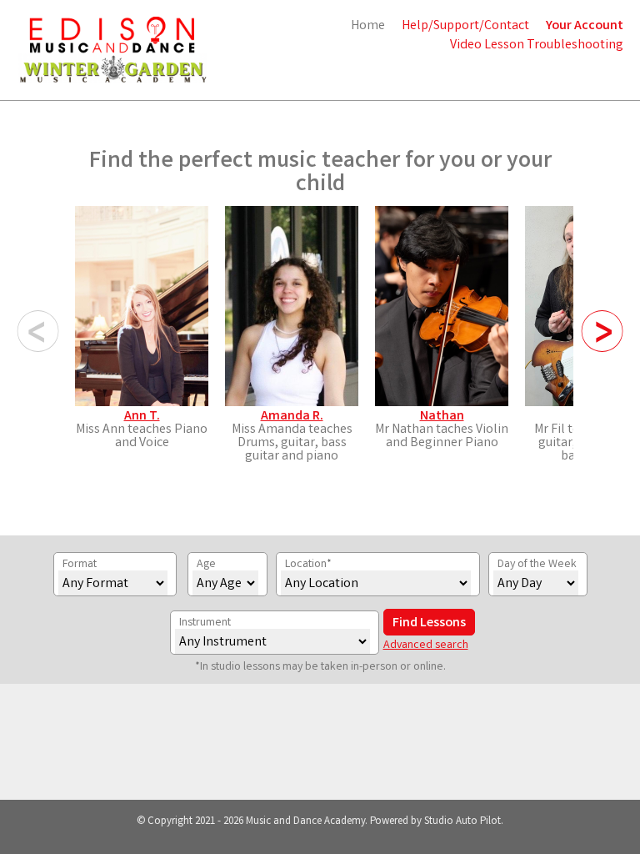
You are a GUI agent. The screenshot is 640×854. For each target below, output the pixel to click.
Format (79, 564)
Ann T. (142, 416)
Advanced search (425, 645)
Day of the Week (537, 564)
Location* (308, 564)
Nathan (442, 416)
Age (206, 564)
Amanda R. (292, 416)
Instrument (205, 623)
